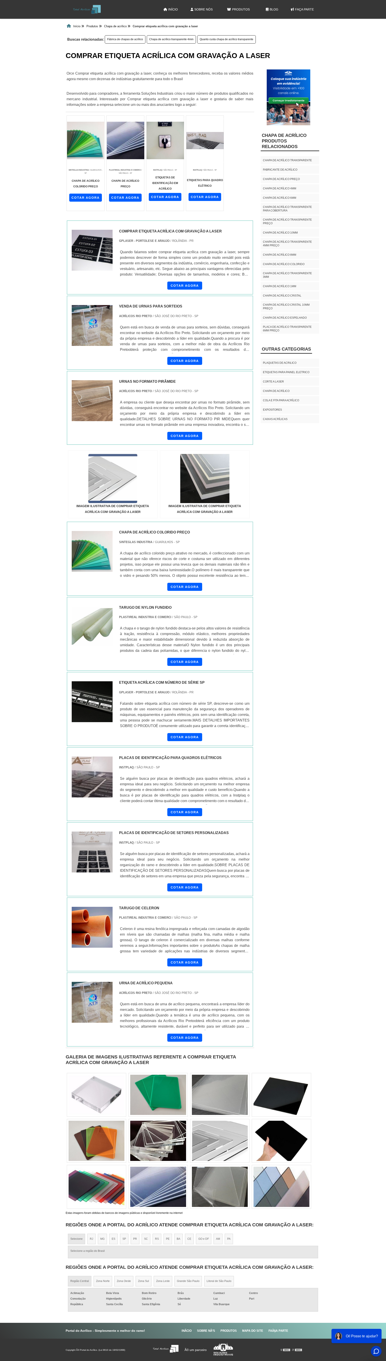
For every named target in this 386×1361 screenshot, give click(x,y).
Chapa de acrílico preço (281, 179)
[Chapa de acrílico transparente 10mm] (281, 1141)
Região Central (79, 1281)
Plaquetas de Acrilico (279, 362)
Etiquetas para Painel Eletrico (286, 372)
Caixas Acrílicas (275, 419)
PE (168, 1238)
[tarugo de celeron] (92, 927)
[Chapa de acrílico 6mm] (158, 1141)
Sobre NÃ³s (206, 1330)
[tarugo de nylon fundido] (92, 626)
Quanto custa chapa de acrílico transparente (226, 39)
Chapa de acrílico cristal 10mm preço (286, 306)
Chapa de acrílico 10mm (280, 232)
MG (102, 1238)
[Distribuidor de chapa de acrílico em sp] (220, 1187)
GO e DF (203, 1238)
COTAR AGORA (85, 197)
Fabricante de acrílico (280, 169)
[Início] (87, 9)
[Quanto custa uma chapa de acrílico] (281, 1187)
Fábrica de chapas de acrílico (125, 39)
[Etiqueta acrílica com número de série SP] (92, 701)
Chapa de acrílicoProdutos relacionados (284, 141)
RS (157, 1238)
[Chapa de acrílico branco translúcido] (96, 1095)
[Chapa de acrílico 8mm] (158, 1095)
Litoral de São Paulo (219, 1281)
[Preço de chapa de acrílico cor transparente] (96, 1187)
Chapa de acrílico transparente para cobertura (287, 208)
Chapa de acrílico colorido (283, 264)
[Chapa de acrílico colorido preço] (92, 551)
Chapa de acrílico (276, 391)
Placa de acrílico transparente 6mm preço (287, 328)
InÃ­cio (187, 1330)
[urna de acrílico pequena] (92, 1002)
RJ (91, 1238)
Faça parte (304, 9)
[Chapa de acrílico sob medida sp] (158, 1187)
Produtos (241, 9)
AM (218, 1238)
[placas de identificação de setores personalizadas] (92, 852)
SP (124, 1238)
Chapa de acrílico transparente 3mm (287, 275)
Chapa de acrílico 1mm (279, 286)
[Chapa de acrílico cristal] (220, 1095)
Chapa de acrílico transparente (287, 160)
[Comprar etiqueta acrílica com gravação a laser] (112, 478)
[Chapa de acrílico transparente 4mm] (281, 1095)
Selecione (76, 1238)
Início (173, 9)
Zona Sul (143, 1281)
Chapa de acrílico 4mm (279, 188)
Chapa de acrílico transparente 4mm (171, 39)
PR (135, 1238)
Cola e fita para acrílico (281, 400)
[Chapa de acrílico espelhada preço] (220, 1141)
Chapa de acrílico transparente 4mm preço (287, 243)
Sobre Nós (203, 9)
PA (229, 1238)
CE (189, 1238)
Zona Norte (103, 1281)
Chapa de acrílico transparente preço (287, 221)
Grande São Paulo (188, 1281)
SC (146, 1238)
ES (113, 1238)
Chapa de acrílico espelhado (285, 317)
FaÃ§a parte (278, 1330)
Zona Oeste (124, 1281)
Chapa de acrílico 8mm (279, 254)
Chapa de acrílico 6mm (279, 197)
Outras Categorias (286, 349)
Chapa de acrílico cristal (282, 295)
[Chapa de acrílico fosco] (96, 1141)
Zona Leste (163, 1281)
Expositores (272, 409)
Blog (274, 9)
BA (178, 1238)
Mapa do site (252, 1330)
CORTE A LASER (273, 381)
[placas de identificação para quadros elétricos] (92, 777)
